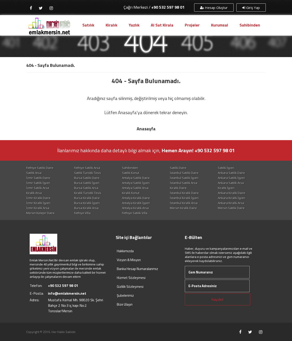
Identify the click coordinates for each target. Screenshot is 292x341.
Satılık (88, 25)
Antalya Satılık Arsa (135, 188)
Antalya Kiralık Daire (136, 198)
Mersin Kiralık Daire (183, 208)
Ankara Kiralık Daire (231, 193)
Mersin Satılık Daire (231, 208)
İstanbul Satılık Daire (184, 173)
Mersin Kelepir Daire (40, 213)
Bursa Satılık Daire (86, 178)
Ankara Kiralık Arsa (231, 203)
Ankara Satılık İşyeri (231, 178)
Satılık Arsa (34, 173)
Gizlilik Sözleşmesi (130, 286)
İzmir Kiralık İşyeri (38, 203)
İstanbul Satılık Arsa (183, 183)
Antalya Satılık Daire (136, 178)
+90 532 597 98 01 (168, 7)
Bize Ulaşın (125, 304)
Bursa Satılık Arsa (86, 188)
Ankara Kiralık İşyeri (231, 198)
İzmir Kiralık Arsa (37, 208)
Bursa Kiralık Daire (87, 198)
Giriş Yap (252, 7)
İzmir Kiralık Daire (38, 198)
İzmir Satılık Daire (38, 178)
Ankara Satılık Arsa (231, 183)
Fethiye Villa (82, 213)
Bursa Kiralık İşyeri (87, 203)
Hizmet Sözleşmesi (131, 277)
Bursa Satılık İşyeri (86, 183)
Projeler (192, 25)
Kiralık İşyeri (226, 188)
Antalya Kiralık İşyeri (136, 203)
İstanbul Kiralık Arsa (184, 203)
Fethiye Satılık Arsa (87, 168)
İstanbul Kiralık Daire (184, 193)
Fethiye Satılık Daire (39, 168)
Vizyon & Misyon (129, 259)
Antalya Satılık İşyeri (136, 183)
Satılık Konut (130, 173)
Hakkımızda (125, 251)
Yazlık (134, 25)
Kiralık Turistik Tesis (87, 193)
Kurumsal (219, 25)
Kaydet (217, 299)
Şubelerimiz (125, 295)
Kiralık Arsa (34, 193)
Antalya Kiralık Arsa (135, 208)
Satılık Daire (178, 168)
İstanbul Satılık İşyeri (184, 178)
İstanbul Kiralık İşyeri (184, 198)
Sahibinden (250, 25)
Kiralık (111, 25)
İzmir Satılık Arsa (37, 188)
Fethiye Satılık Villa (134, 213)
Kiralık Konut (130, 193)
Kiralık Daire (178, 188)
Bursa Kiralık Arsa (86, 208)
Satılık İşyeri (226, 168)
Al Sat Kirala (162, 25)
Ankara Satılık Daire (231, 173)
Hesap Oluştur (216, 7)
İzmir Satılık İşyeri (38, 183)
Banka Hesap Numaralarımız (137, 268)
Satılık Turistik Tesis (87, 173)
